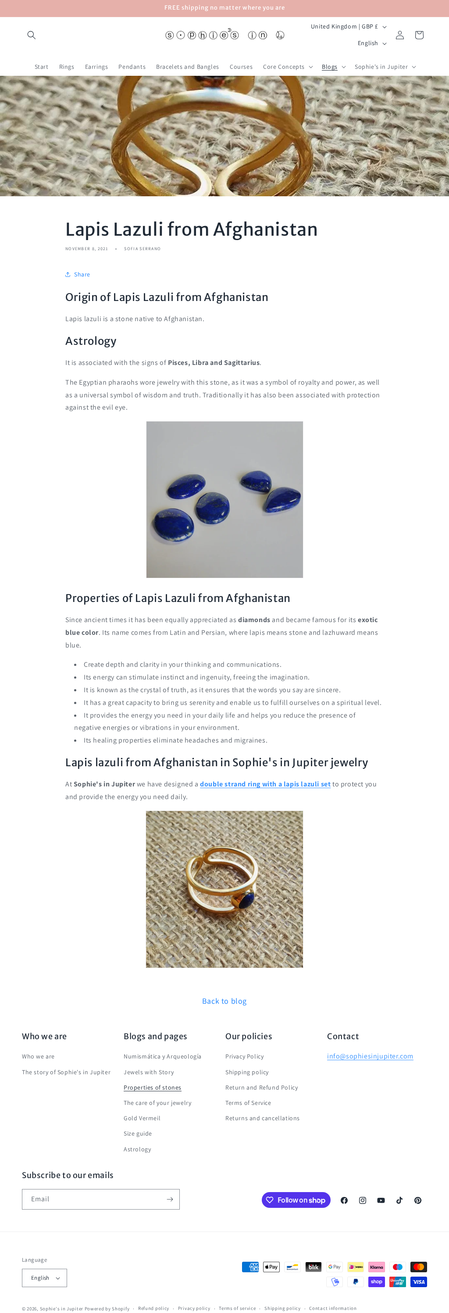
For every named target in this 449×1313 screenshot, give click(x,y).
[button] (31, 35)
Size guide (138, 1133)
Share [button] (82, 274)
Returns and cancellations (262, 1118)
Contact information (332, 1308)
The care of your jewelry (157, 1103)
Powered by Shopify (107, 1309)
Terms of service (237, 1308)
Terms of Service (248, 1103)
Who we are (38, 1056)
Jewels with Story (149, 1072)
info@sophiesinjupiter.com (370, 1056)
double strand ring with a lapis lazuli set (265, 784)
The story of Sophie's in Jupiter (66, 1072)
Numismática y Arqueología (163, 1056)
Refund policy (153, 1308)
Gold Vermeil (142, 1118)
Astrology (137, 1149)
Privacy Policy (244, 1056)
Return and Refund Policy (261, 1087)
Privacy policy (194, 1308)
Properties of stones (153, 1087)
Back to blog (224, 1001)
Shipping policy (247, 1072)
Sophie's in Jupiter (61, 1309)
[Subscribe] (169, 1199)
